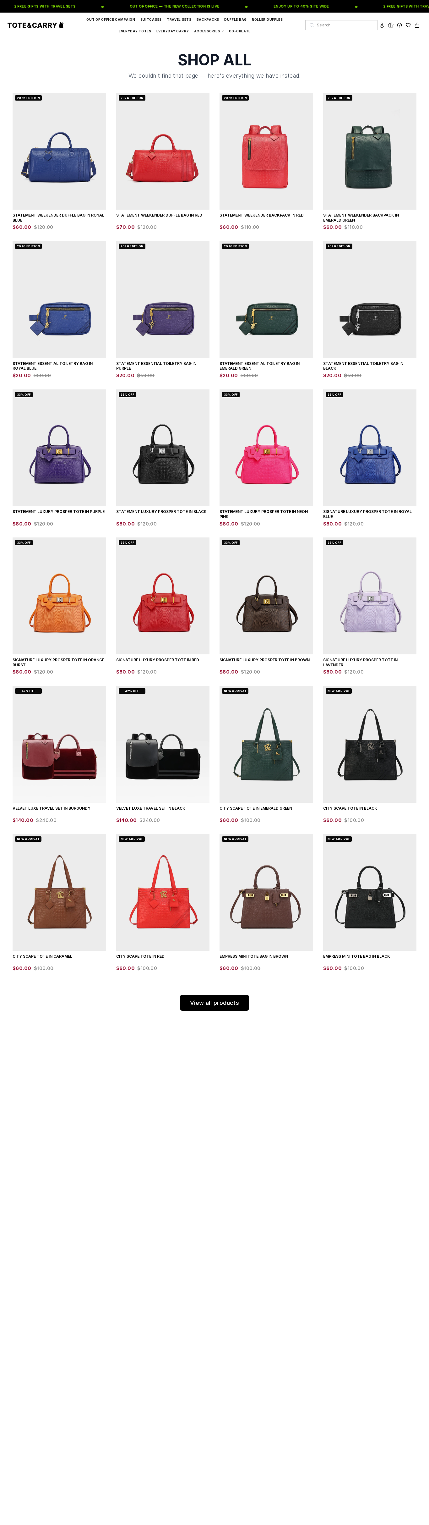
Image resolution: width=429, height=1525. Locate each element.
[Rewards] (390, 25)
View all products (214, 1002)
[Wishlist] (408, 25)
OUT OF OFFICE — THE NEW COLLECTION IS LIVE (163, 6)
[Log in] (381, 25)
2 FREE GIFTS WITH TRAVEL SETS (33, 6)
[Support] (399, 25)
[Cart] (417, 25)
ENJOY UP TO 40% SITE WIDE (290, 6)
